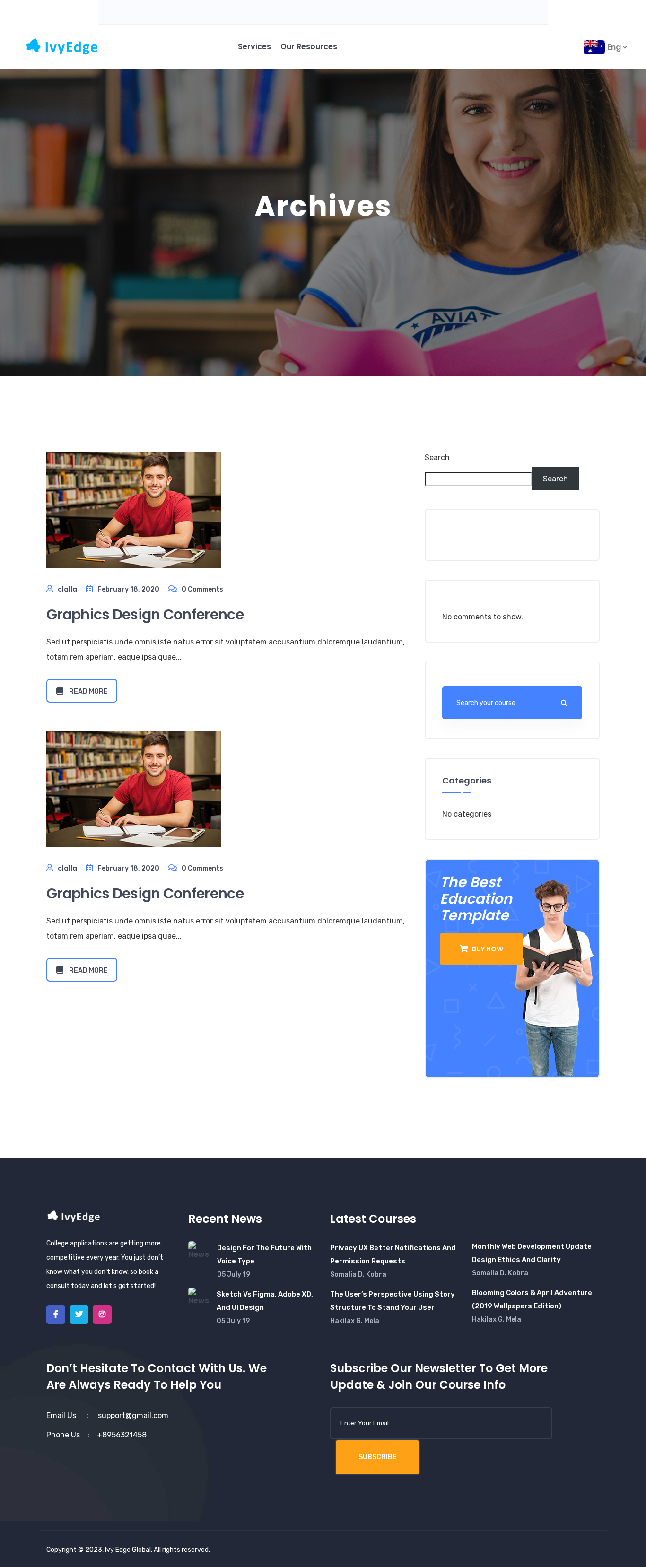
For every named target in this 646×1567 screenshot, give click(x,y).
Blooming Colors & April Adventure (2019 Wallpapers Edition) (532, 1299)
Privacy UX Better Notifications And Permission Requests (393, 1254)
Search (437, 457)
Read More (88, 692)
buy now (487, 949)
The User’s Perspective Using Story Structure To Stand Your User (392, 1301)
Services (254, 46)
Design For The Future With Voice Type (264, 1254)
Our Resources (308, 46)
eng (615, 47)
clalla (67, 589)
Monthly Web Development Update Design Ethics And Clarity (532, 1253)
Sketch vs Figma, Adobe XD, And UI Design (265, 1301)
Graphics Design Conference (145, 614)
